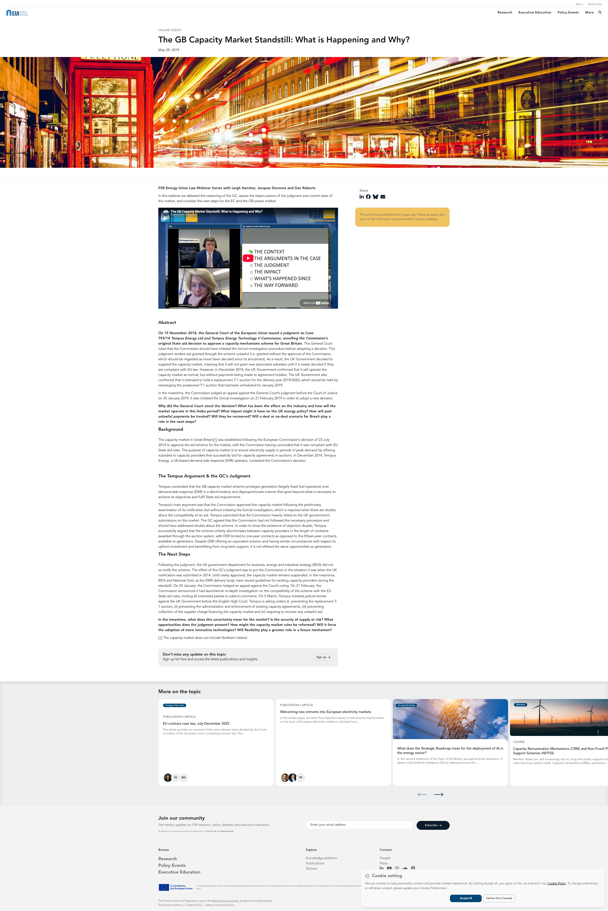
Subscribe (431, 825)
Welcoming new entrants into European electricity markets (325, 712)
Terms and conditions (170, 905)
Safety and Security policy (219, 905)
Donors (311, 868)
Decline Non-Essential (499, 898)
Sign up (321, 657)
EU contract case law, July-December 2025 (196, 723)
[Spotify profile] (413, 868)
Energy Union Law (174, 705)
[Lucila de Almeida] (168, 777)
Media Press (595, 4)
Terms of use (211, 831)
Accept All (466, 898)
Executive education (535, 12)
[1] (215, 440)
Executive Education (179, 872)
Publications (315, 863)
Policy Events (568, 12)
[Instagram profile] (397, 868)
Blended (520, 705)
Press (384, 863)
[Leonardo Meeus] (292, 777)
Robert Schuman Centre (225, 901)
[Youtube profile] (389, 868)
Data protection (227, 831)
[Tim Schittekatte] (285, 777)
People (385, 858)
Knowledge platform (321, 858)
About (579, 4)
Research (505, 12)
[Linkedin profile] (381, 868)
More (589, 12)
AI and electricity (406, 705)
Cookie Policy (193, 905)
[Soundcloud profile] (405, 868)
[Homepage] (17, 13)
